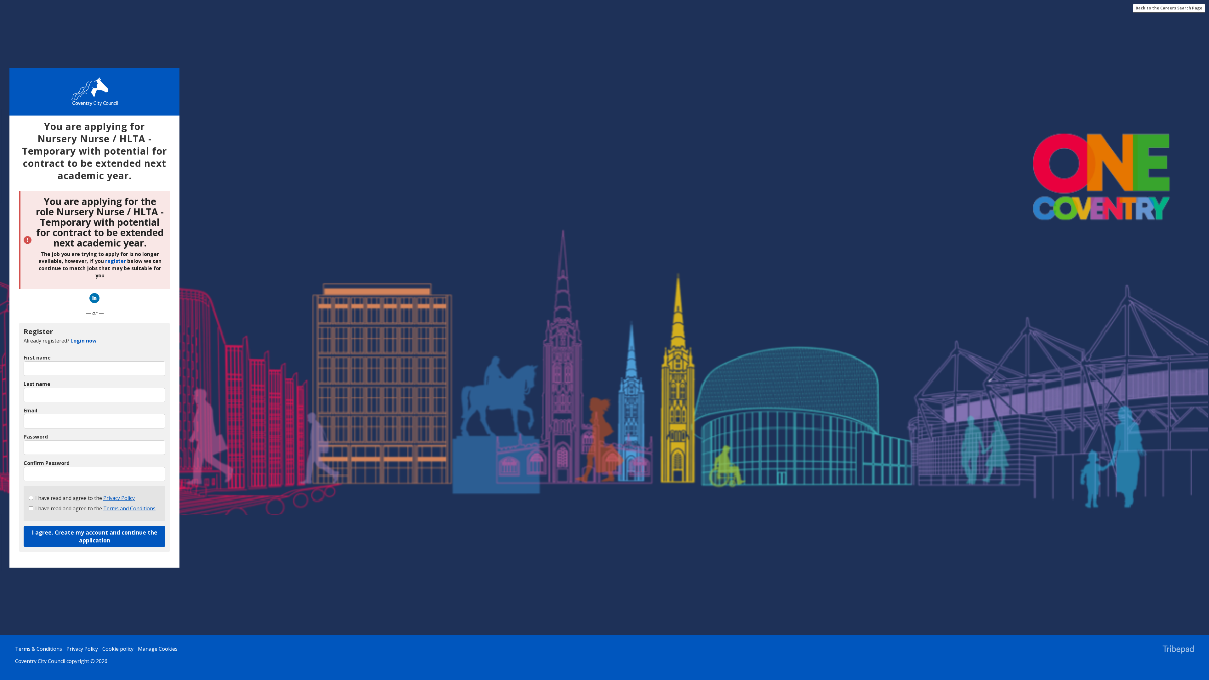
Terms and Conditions (129, 508)
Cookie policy (117, 648)
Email (30, 410)
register (115, 261)
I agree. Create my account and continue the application (94, 536)
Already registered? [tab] (60, 340)
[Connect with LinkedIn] (94, 298)
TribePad (1178, 650)
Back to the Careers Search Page (1169, 8)
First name (37, 357)
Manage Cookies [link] (158, 648)
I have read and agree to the (85, 498)
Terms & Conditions (38, 648)
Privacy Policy (119, 498)
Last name (37, 384)
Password (36, 436)
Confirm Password (47, 463)
